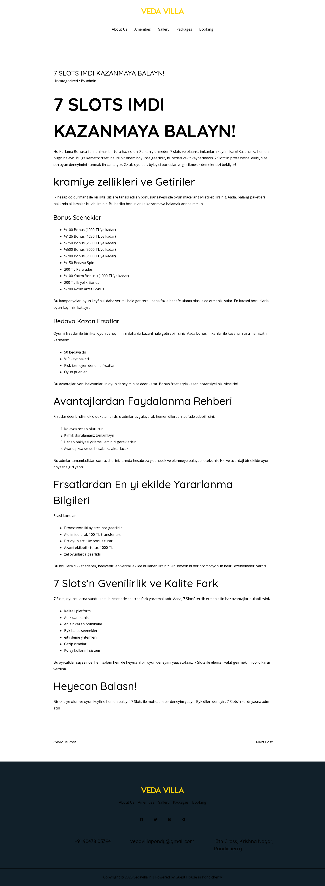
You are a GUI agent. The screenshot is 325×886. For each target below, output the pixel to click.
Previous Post (62, 741)
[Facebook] (141, 819)
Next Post (266, 741)
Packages (184, 29)
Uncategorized (66, 80)
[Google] (184, 819)
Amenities (142, 29)
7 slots (175, 151)
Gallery (163, 29)
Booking (206, 29)
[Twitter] (156, 819)
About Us (119, 29)
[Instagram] (170, 819)
